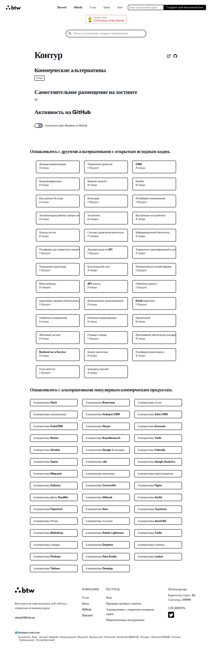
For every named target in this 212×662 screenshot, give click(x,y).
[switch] (38, 125)
